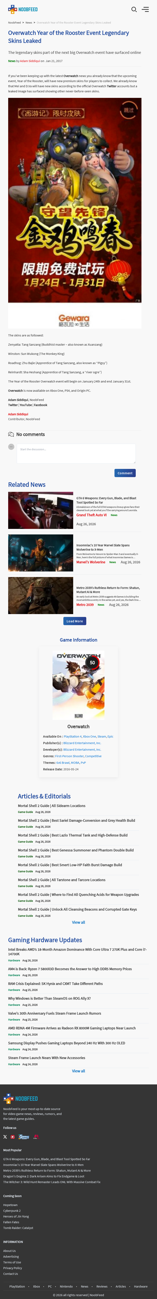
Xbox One (89, 736)
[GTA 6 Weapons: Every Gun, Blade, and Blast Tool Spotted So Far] (40, 528)
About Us (9, 1251)
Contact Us (10, 1274)
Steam (102, 736)
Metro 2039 (85, 605)
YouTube (26, 405)
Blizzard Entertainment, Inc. (82, 743)
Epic (110, 736)
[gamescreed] (23, 1136)
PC (50, 1286)
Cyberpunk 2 (12, 1210)
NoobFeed (14, 22)
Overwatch (71, 76)
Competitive (93, 756)
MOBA (75, 762)
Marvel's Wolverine (90, 562)
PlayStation (17, 1286)
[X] (5, 1137)
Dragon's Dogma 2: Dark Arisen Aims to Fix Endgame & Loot (43, 1176)
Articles (121, 1286)
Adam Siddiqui (30, 61)
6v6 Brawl (63, 762)
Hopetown (10, 1205)
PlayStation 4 (73, 736)
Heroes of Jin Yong (16, 1216)
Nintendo (66, 1286)
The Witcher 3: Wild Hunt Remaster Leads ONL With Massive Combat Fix (51, 1182)
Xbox (36, 1286)
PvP (83, 762)
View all (78, 922)
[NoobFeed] (23, 9)
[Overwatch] (78, 719)
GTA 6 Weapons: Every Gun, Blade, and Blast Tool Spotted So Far (46, 1159)
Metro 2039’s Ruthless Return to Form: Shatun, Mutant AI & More (47, 1170)
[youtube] (12, 1136)
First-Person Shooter (69, 756)
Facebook (40, 405)
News (29, 22)
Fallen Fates (11, 1222)
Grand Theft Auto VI (91, 515)
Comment (125, 473)
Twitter (112, 86)
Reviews (102, 1286)
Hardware (141, 1286)
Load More (75, 621)
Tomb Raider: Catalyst (18, 1228)
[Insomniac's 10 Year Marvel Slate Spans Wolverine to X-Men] (40, 570)
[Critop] (36, 1136)
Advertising (11, 1256)
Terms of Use (12, 1262)
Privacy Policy (12, 1268)
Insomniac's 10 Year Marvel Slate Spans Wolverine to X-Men (43, 1165)
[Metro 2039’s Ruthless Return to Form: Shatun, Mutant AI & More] (40, 613)
